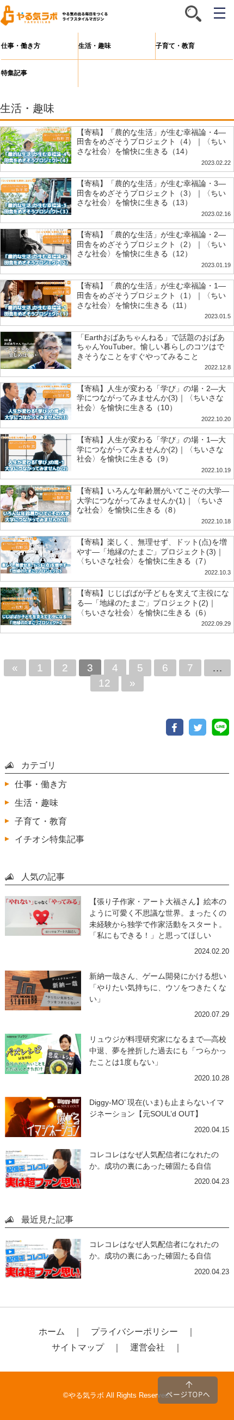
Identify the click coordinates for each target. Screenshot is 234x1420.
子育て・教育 (175, 46)
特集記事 (14, 73)
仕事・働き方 (20, 46)
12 (104, 683)
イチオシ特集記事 (49, 839)
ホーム (52, 1331)
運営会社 (147, 1347)
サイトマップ (78, 1347)
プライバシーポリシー (134, 1331)
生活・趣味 (94, 46)
